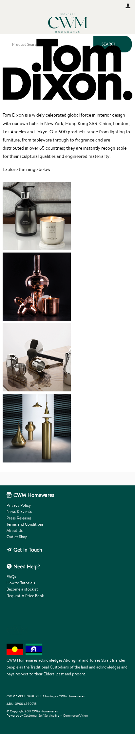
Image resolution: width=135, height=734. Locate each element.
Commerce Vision (75, 715)
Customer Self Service (39, 715)
